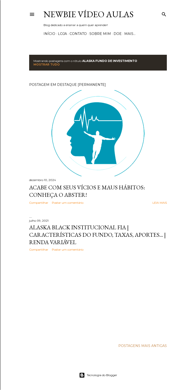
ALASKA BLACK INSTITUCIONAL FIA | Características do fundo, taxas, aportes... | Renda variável (97, 235)
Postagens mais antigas (142, 346)
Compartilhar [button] (38, 202)
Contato (78, 34)
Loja (62, 34)
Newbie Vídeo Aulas (89, 14)
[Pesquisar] (164, 13)
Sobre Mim (100, 34)
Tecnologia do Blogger (102, 375)
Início (49, 34)
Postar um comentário (67, 202)
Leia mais (159, 202)
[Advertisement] (98, 296)
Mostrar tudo (46, 64)
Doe (118, 34)
